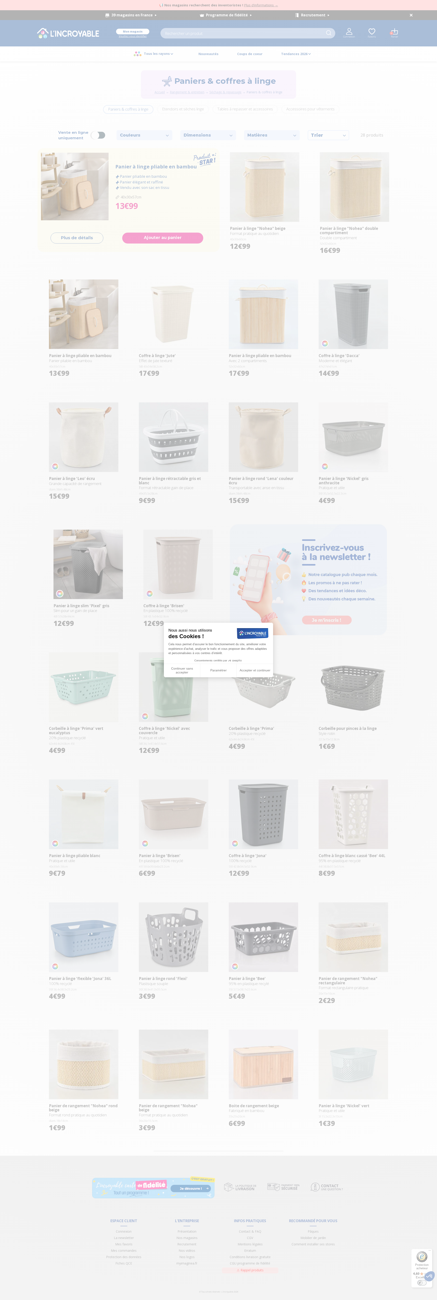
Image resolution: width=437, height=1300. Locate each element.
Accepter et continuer (255, 670)
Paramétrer (218, 670)
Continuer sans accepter (182, 670)
